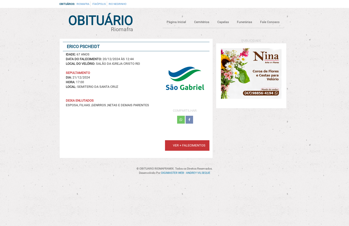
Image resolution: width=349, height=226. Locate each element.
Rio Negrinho (117, 3)
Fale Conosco (270, 22)
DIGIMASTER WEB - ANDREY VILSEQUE (185, 173)
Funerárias (244, 22)
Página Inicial (176, 22)
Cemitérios (201, 22)
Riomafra (83, 3)
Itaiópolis (99, 3)
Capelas (223, 22)
